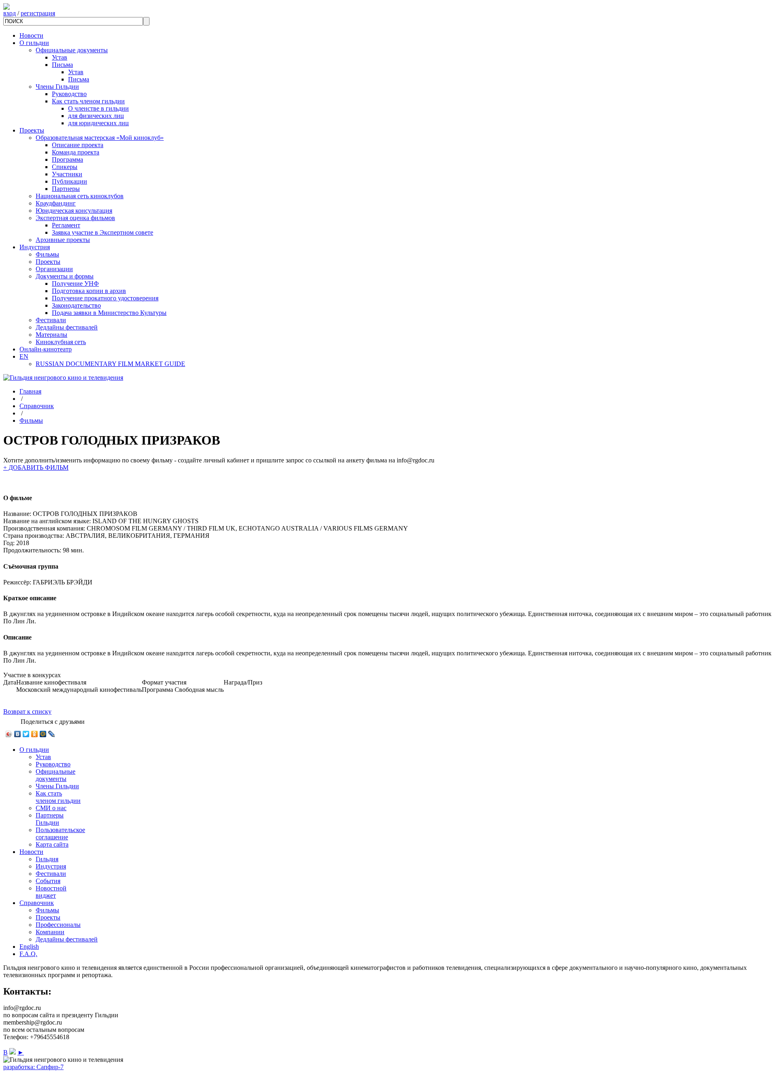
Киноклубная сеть (61, 341)
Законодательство (76, 305)
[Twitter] (26, 734)
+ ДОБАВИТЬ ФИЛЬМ (35, 467)
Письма (62, 64)
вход (9, 13)
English (29, 946)
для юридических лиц (98, 123)
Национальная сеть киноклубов (80, 196)
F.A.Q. (28, 953)
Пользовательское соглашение (60, 833)
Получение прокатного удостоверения (105, 298)
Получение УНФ (75, 283)
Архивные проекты (63, 239)
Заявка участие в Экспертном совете (102, 232)
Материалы (51, 334)
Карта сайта (52, 844)
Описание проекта (77, 144)
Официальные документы (72, 50)
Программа (67, 159)
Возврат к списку (27, 711)
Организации (54, 268)
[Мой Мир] (43, 734)
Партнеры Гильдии (50, 819)
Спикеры (64, 166)
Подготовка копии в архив (89, 290)
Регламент (66, 225)
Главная (30, 391)
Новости (31, 35)
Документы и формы (65, 276)
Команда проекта (75, 152)
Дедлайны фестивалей (67, 327)
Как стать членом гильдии (88, 101)
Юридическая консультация (74, 210)
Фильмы (47, 254)
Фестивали (51, 320)
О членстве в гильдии (98, 108)
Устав (59, 57)
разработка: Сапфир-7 (33, 1066)
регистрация (38, 13)
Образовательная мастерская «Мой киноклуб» (100, 137)
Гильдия (47, 859)
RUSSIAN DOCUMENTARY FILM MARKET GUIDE (110, 363)
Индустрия (34, 247)
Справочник (36, 405)
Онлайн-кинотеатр (45, 349)
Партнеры (66, 188)
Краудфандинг (56, 203)
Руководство (69, 93)
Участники (67, 174)
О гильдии (34, 42)
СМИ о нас (51, 807)
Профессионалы (58, 924)
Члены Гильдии (57, 86)
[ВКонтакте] (17, 734)
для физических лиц (96, 115)
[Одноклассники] (34, 734)
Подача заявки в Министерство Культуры (109, 312)
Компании (50, 932)
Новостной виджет (51, 892)
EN (23, 356)
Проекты (31, 130)
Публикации (69, 181)
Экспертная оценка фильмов (75, 217)
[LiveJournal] (51, 734)
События (48, 880)
